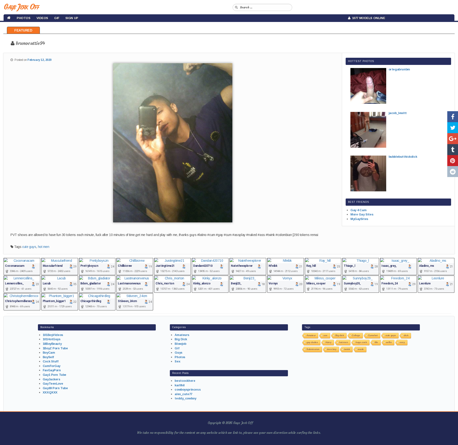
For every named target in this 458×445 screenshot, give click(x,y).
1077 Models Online (367, 18)
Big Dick (181, 339)
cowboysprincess (188, 389)
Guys (178, 352)
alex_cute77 (183, 394)
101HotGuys (52, 339)
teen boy (332, 349)
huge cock (361, 342)
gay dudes (312, 342)
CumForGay (51, 366)
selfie (389, 342)
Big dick (339, 335)
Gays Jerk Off (21, 6)
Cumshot (373, 335)
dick (406, 335)
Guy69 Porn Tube (55, 388)
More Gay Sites (361, 214)
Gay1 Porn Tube (54, 375)
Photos (23, 18)
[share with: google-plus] (452, 138)
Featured (23, 30)
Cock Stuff (50, 361)
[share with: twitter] (452, 127)
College (356, 335)
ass (325, 335)
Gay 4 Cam (358, 210)
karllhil (180, 385)
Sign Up (71, 18)
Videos (42, 18)
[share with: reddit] (452, 171)
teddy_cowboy (185, 398)
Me (376, 342)
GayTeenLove (53, 383)
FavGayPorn (52, 370)
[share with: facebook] (452, 116)
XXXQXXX (50, 392)
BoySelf (48, 357)
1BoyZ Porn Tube (55, 348)
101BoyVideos (53, 335)
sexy (402, 342)
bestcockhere (185, 380)
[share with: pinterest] (452, 160)
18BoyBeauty (52, 344)
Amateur (311, 335)
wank (361, 349)
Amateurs (182, 335)
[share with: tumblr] (452, 149)
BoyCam (49, 352)
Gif (56, 18)
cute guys (29, 247)
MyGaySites (359, 219)
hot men (43, 247)
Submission (313, 349)
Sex (177, 361)
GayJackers (51, 379)
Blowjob (180, 344)
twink (347, 349)
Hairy (328, 342)
